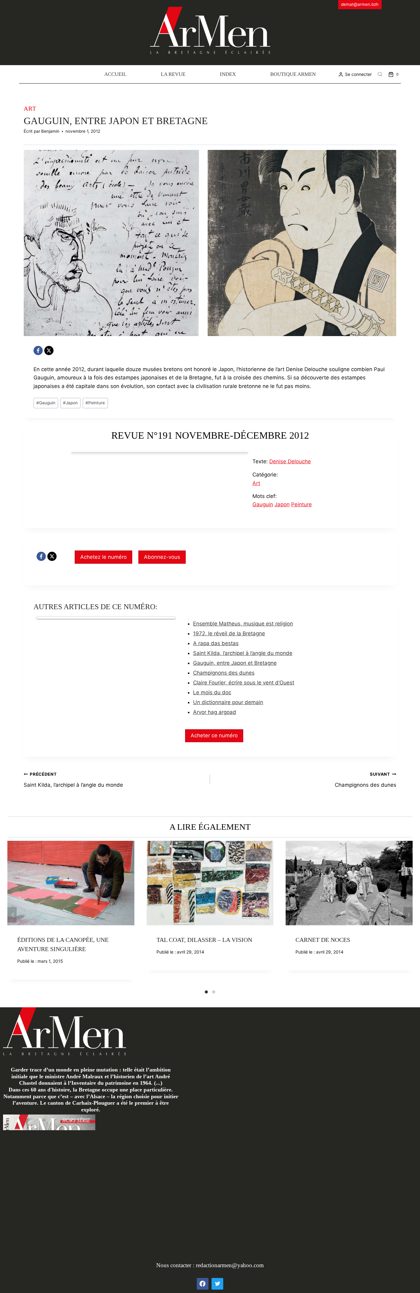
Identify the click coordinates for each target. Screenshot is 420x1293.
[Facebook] (38, 350)
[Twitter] (217, 1284)
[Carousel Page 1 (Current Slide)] (206, 992)
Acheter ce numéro (214, 735)
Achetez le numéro (103, 557)
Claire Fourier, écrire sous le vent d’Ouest (243, 683)
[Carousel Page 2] (213, 992)
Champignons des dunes (224, 673)
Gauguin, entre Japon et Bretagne (235, 663)
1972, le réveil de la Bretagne (229, 633)
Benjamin (50, 131)
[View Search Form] (380, 74)
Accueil (115, 74)
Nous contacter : (176, 1265)
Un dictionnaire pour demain (228, 702)
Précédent (12, 915)
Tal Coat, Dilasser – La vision (204, 939)
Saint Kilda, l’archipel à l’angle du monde (242, 653)
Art (30, 108)
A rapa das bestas (216, 643)
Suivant (408, 915)
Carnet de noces (322, 939)
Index (228, 74)
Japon (70, 402)
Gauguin (45, 402)
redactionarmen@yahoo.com (230, 1265)
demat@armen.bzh (359, 4)
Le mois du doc (212, 692)
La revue (173, 74)
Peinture (95, 402)
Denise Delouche (290, 461)
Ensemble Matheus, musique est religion (243, 624)
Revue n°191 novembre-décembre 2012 (210, 435)
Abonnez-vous (162, 557)
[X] (48, 350)
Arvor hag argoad (214, 712)
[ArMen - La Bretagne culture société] (210, 30)
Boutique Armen (293, 74)
